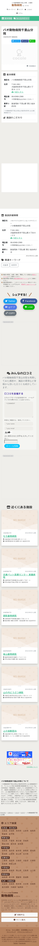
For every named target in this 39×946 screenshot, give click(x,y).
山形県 (25, 831)
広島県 (25, 870)
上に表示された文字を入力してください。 (18, 437)
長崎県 (11, 884)
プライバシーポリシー (24, 932)
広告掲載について (32, 767)
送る (33, 41)
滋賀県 (11, 861)
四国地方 (5, 874)
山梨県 (11, 854)
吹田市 (14, 265)
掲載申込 (20, 915)
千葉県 (11, 841)
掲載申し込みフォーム (28, 284)
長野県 (4, 851)
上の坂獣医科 (10, 730)
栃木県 (13, 844)
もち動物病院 (10, 536)
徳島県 (4, 877)
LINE (30, 307)
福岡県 (20, 887)
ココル (34, 941)
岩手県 (11, 834)
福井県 (11, 851)
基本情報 (8, 18)
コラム (20, 13)
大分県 (25, 884)
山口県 (33, 870)
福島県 (33, 831)
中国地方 (5, 868)
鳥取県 (4, 870)
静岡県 (25, 851)
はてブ (11, 307)
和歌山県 (12, 864)
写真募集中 (32, 66)
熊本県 (18, 884)
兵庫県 (33, 861)
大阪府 (5, 265)
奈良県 (4, 864)
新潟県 (4, 854)
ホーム (8, 930)
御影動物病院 (10, 615)
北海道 (4, 831)
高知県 (25, 877)
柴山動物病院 (10, 654)
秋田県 (18, 831)
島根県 (11, 870)
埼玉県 (4, 841)
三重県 (4, 861)
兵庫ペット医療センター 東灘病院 (19, 576)
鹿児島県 (5, 887)
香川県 (11, 877)
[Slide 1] (15, 64)
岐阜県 (18, 851)
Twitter (11, 301)
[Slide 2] (19, 64)
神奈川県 (5, 844)
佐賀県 (4, 884)
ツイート (17, 41)
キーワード (12, 9)
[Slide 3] (23, 64)
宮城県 (11, 831)
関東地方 (5, 838)
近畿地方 (5, 858)
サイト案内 (20, 920)
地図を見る (19, 92)
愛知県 (33, 851)
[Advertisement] (19, 142)
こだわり (29, 9)
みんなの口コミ (22, 18)
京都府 (18, 861)
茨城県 (25, 841)
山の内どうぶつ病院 (13, 692)
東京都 (18, 841)
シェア (25, 41)
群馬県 (20, 844)
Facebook (29, 301)
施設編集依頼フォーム (21, 278)
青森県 (4, 834)
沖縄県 (13, 887)
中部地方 (5, 848)
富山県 (18, 854)
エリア (20, 9)
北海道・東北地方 (9, 828)
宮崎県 (33, 884)
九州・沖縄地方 (8, 881)
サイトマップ (11, 932)
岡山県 (18, 870)
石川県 (25, 854)
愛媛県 (18, 877)
